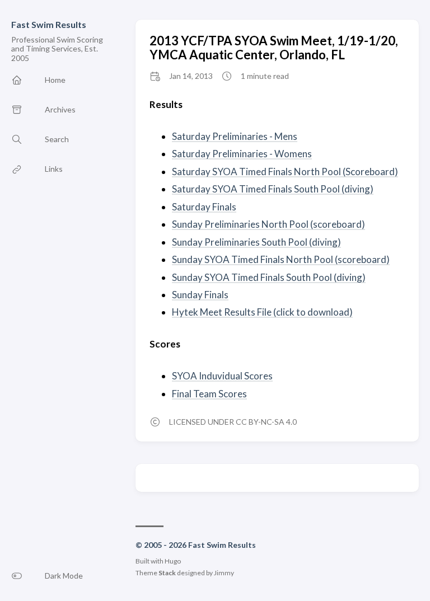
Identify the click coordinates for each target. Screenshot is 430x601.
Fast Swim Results (48, 24)
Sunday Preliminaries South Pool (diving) (256, 242)
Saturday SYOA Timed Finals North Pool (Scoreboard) (285, 171)
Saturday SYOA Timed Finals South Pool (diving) (272, 189)
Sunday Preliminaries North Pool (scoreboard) (268, 224)
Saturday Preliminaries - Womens (242, 153)
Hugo (173, 561)
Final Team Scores (209, 394)
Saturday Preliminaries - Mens (234, 136)
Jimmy (224, 573)
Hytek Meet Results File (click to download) (262, 312)
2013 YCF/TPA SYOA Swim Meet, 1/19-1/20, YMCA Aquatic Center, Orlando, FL (273, 47)
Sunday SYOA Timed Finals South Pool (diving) (269, 277)
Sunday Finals (200, 294)
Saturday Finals (204, 207)
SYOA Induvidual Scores (222, 376)
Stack (167, 573)
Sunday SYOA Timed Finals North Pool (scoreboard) (281, 259)
